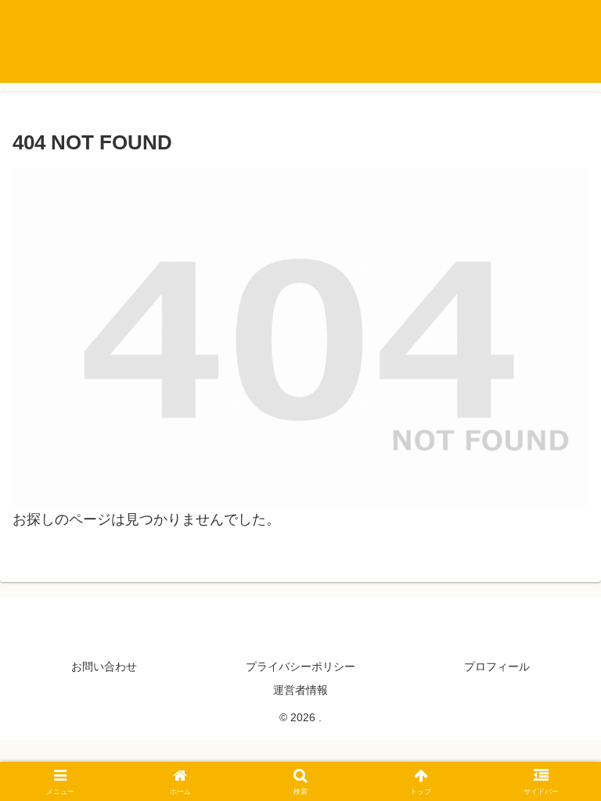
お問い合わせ (104, 666)
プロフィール (497, 666)
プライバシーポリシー (300, 666)
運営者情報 (300, 690)
